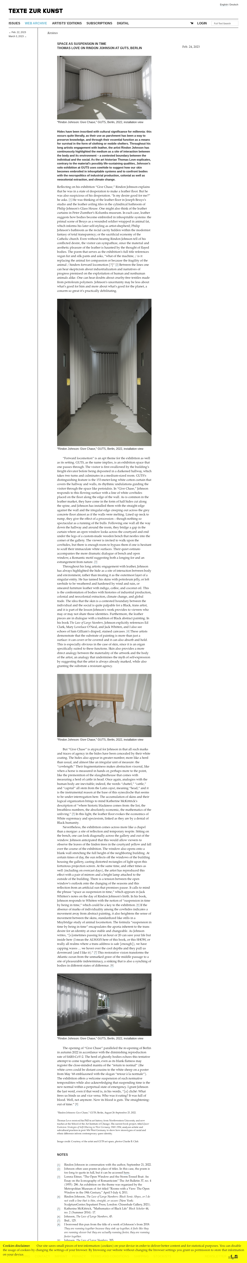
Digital (123, 23)
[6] (138, 905)
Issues (14, 23)
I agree (233, 1257)
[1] (70, 200)
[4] (127, 631)
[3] (95, 562)
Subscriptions (99, 23)
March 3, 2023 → (18, 36)
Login (202, 23)
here (126, 1172)
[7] (95, 952)
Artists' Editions (67, 23)
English (224, 4)
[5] (73, 814)
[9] (76, 1104)
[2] (116, 265)
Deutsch (234, 4)
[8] (111, 965)
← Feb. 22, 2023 (17, 32)
